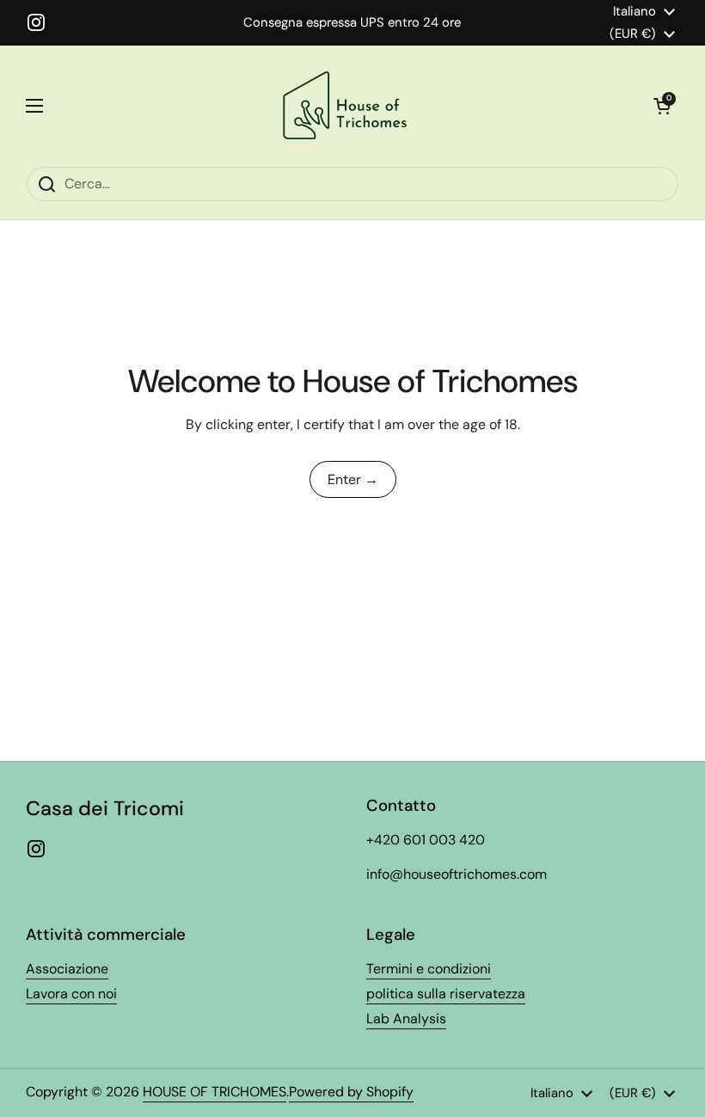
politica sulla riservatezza (445, 994)
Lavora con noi (71, 994)
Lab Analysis (406, 1019)
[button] (662, 106)
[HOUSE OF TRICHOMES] (348, 106)
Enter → (353, 479)
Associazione (67, 969)
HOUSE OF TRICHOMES (214, 1092)
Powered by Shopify (351, 1092)
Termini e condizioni (428, 969)
